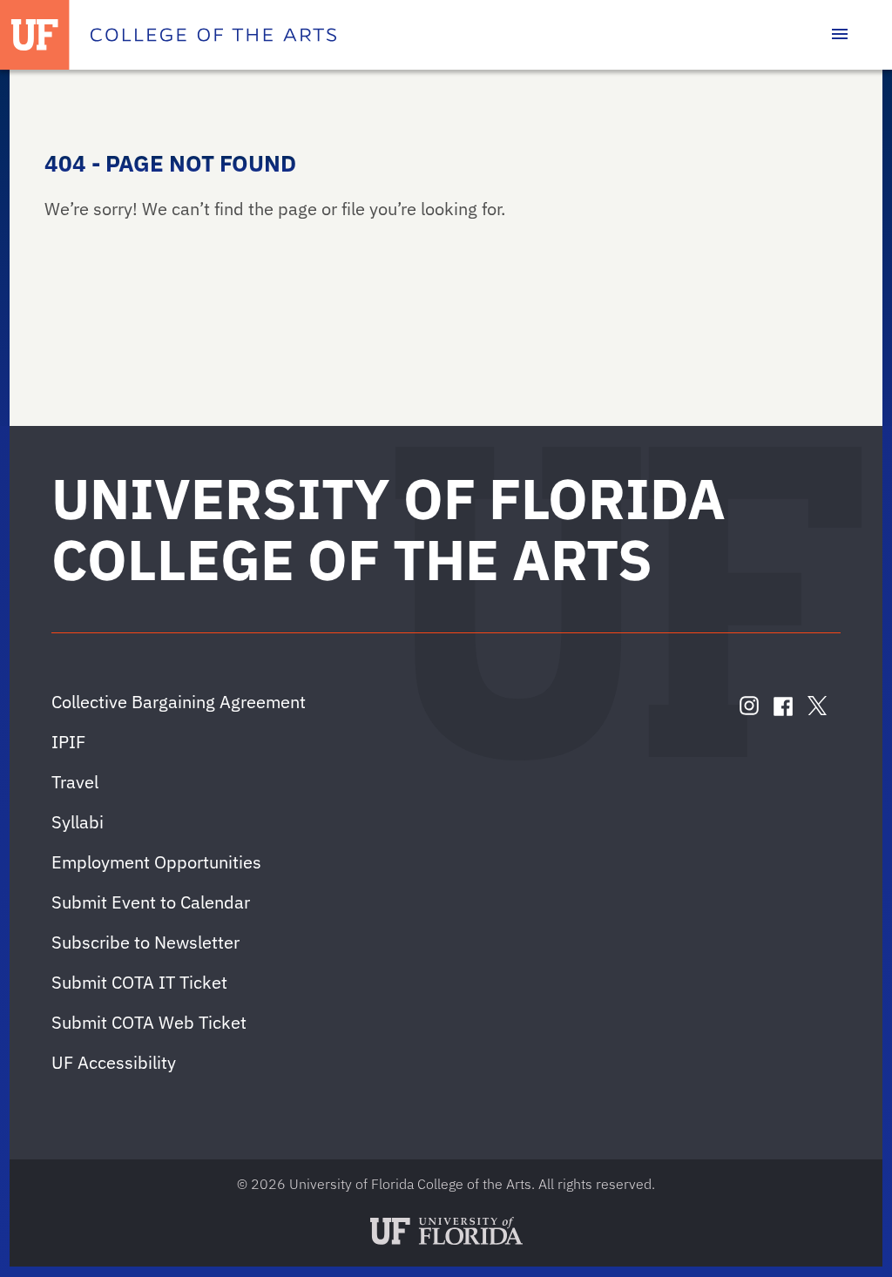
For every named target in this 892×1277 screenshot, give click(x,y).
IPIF (68, 741)
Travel (74, 782)
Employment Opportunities (156, 862)
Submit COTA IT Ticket (139, 982)
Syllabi (77, 822)
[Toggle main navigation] (839, 35)
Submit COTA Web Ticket (149, 1022)
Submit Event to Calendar (150, 902)
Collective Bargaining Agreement (178, 701)
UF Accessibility (113, 1062)
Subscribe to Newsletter (145, 942)
